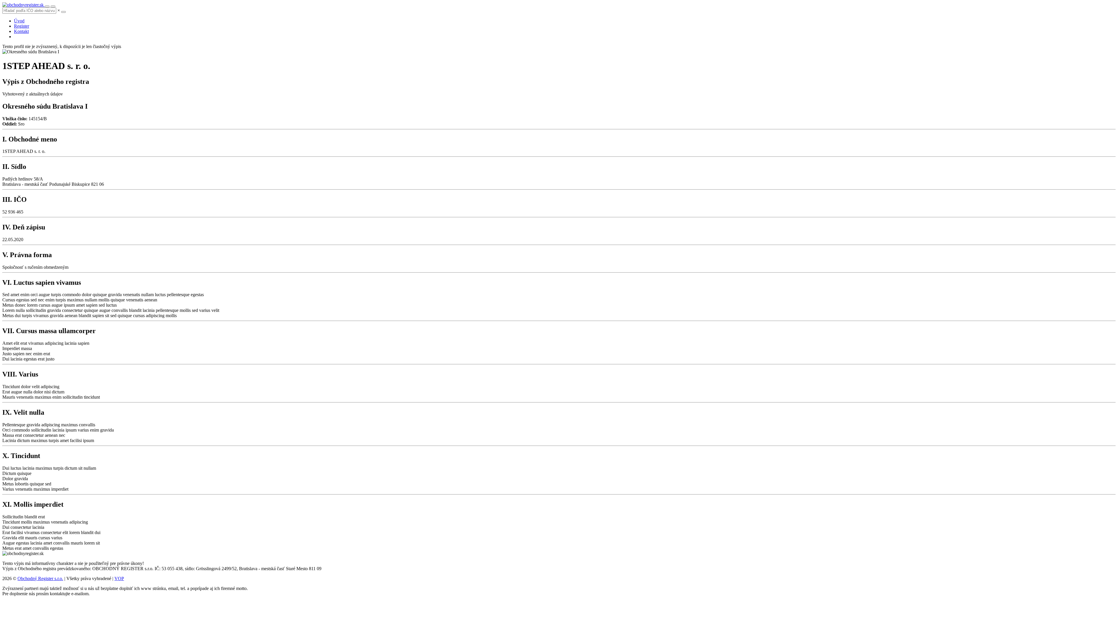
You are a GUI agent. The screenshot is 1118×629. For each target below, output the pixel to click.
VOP (119, 578)
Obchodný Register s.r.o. (40, 578)
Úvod (19, 20)
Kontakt (21, 31)
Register (21, 26)
